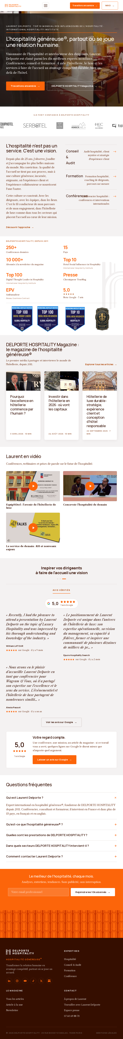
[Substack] (49, 981)
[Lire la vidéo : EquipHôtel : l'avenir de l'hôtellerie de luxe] (33, 486)
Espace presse (71, 1010)
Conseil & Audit (72, 965)
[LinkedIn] (9, 981)
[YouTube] (25, 981)
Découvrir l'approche (20, 227)
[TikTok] (33, 981)
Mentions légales (106, 1033)
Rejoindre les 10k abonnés (92, 892)
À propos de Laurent (75, 999)
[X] (41, 981)
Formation (69, 970)
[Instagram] (17, 981)
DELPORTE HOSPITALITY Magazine (74, 85)
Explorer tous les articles (101, 364)
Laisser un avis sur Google (54, 759)
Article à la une (14, 1004)
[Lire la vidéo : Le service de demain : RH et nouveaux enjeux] (33, 528)
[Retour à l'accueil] (20, 953)
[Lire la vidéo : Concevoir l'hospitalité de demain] (90, 486)
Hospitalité (70, 959)
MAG (109, 5)
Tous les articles (15, 999)
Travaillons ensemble (84, 5)
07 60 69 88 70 (72, 1016)
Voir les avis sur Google (61, 722)
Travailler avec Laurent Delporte (82, 1004)
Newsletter (12, 1010)
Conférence (70, 976)
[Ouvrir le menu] (45, 5)
